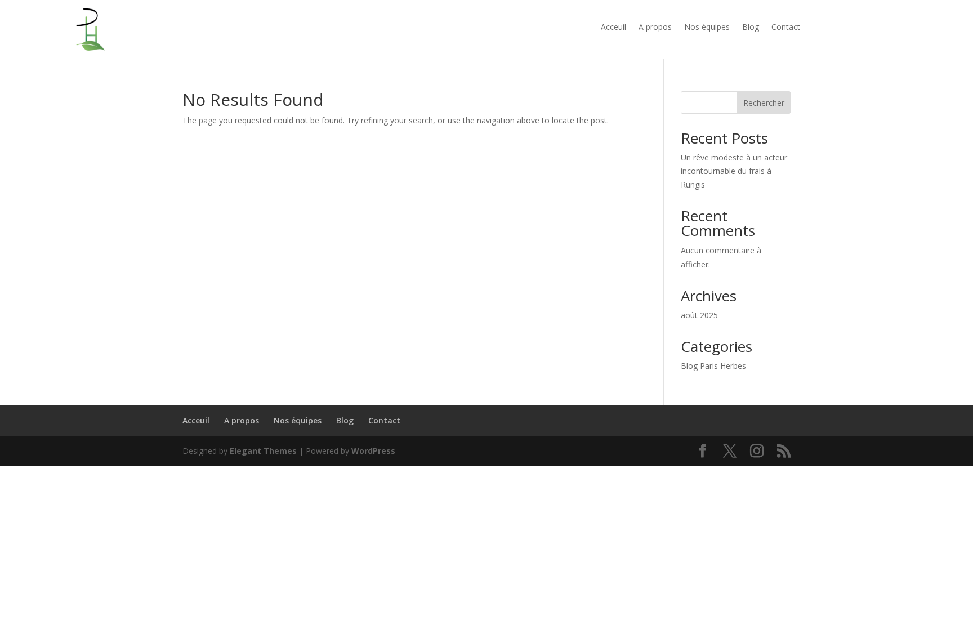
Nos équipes (707, 27)
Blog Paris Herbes (713, 365)
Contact (785, 27)
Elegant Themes (263, 450)
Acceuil (613, 27)
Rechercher (763, 102)
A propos (655, 27)
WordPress (373, 450)
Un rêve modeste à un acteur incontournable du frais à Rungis (734, 171)
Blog (750, 27)
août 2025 (699, 315)
